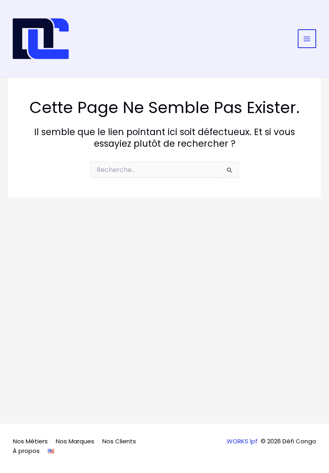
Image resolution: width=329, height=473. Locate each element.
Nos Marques (75, 441)
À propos (26, 451)
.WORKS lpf (241, 441)
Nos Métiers (30, 441)
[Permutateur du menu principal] (307, 38)
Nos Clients (119, 441)
